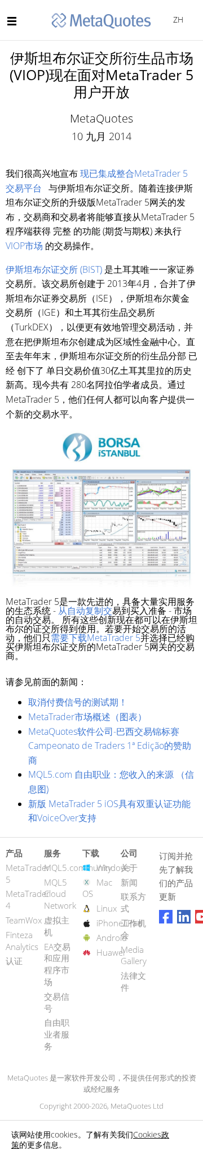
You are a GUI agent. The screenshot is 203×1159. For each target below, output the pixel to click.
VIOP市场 (24, 245)
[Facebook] (166, 916)
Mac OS (97, 888)
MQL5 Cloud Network (60, 894)
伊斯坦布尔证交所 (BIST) (54, 269)
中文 (176, 19)
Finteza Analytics (22, 940)
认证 (14, 960)
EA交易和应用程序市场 (57, 964)
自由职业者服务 (56, 1034)
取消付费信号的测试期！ (77, 702)
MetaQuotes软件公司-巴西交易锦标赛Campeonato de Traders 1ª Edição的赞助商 (109, 745)
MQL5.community (78, 867)
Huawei (110, 952)
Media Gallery (134, 955)
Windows (113, 867)
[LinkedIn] (184, 916)
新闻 (129, 882)
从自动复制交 (85, 610)
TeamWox (24, 920)
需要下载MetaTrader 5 (95, 637)
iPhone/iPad (119, 923)
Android (111, 937)
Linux (106, 908)
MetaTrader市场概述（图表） (87, 717)
